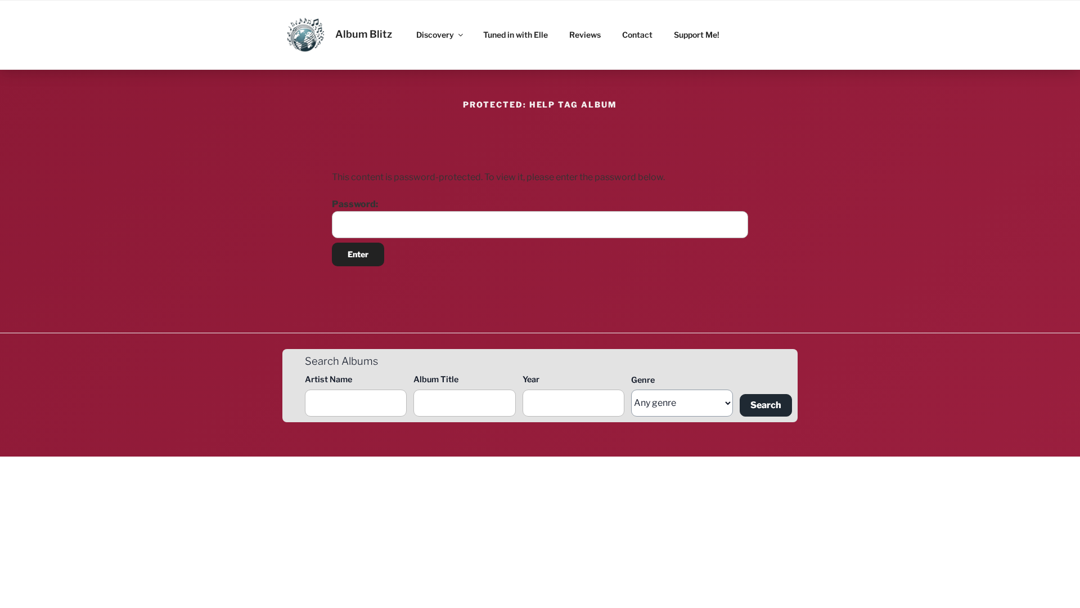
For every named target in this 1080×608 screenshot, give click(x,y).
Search (765, 405)
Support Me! (696, 34)
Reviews (585, 34)
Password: (355, 204)
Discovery (435, 34)
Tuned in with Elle (515, 34)
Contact (637, 34)
